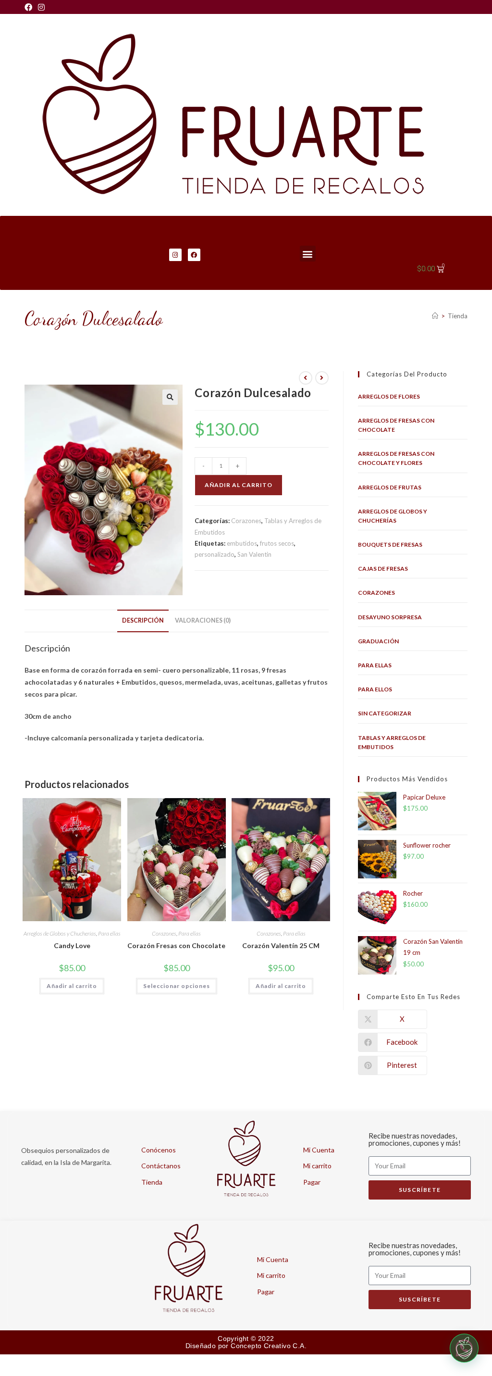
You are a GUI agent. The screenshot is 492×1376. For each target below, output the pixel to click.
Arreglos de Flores (389, 396)
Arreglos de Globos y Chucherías (60, 933)
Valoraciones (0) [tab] (203, 620)
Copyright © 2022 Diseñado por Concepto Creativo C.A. (246, 1342)
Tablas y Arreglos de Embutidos (392, 742)
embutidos (242, 543)
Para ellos (375, 689)
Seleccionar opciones (176, 985)
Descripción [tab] (143, 620)
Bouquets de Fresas (390, 544)
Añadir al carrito (238, 484)
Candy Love (72, 945)
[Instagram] (41, 7)
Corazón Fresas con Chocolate (176, 945)
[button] (308, 254)
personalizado (214, 554)
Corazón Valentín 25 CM (281, 945)
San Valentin (254, 554)
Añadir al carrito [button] (72, 985)
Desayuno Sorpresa (390, 617)
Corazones (246, 521)
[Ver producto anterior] (305, 378)
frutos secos (277, 543)
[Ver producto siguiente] (322, 378)
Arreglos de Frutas (389, 487)
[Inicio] (435, 316)
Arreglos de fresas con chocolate (396, 425)
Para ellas (109, 933)
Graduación (378, 641)
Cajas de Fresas (383, 568)
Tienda (457, 316)
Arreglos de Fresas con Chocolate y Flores (396, 458)
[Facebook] (30, 7)
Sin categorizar (384, 713)
